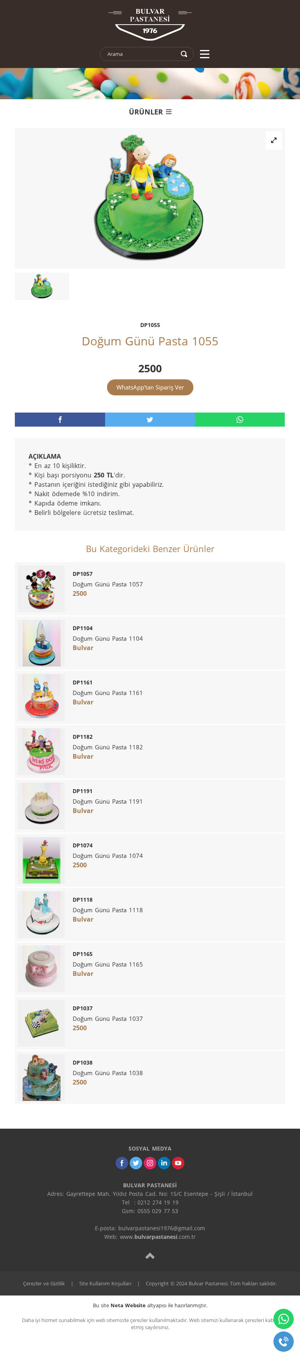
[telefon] (283, 1341)
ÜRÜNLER (146, 111)
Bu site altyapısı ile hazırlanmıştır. (150, 1305)
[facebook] (60, 420)
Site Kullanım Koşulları (105, 1283)
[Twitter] (136, 1163)
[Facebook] (122, 1163)
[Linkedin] (164, 1163)
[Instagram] (150, 1163)
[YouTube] (178, 1163)
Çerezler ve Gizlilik (44, 1283)
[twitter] (150, 420)
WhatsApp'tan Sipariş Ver (150, 387)
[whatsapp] (240, 420)
